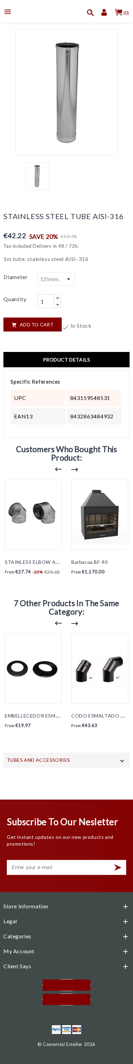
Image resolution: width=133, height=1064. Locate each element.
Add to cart (33, 324)
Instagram (66, 999)
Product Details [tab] (66, 360)
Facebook (66, 985)
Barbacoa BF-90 (89, 562)
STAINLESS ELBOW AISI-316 (39, 562)
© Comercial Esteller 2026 (66, 1044)
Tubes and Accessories (38, 760)
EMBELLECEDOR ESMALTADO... (42, 716)
